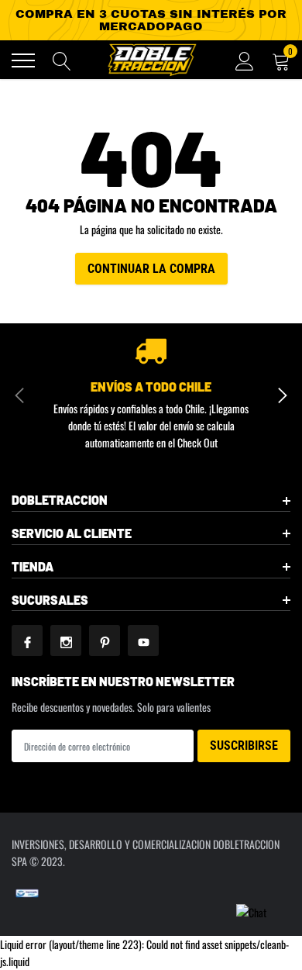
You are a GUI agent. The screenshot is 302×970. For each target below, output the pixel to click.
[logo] (151, 59)
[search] (62, 60)
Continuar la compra (151, 268)
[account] (244, 60)
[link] (27, 640)
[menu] (23, 60)
